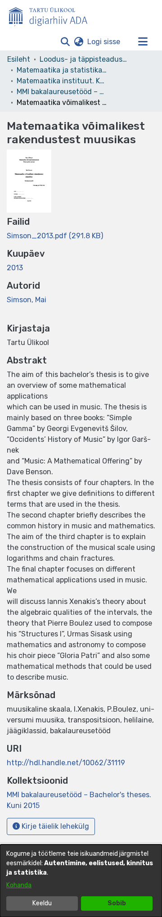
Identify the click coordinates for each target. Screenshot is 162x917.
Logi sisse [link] (104, 41)
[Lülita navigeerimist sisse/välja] (142, 41)
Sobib (117, 903)
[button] (65, 41)
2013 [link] (15, 267)
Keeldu (42, 903)
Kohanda (19, 885)
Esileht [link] (18, 59)
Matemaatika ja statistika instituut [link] (62, 70)
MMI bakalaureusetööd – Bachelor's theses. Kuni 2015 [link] (62, 91)
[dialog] (81, 880)
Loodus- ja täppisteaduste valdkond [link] (85, 59)
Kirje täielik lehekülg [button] (54, 826)
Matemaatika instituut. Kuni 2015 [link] (62, 81)
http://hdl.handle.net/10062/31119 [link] (66, 762)
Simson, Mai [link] (26, 299)
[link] (55, 236)
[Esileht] (52, 15)
